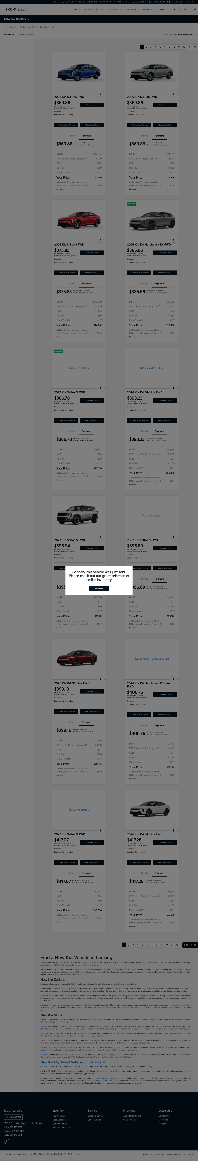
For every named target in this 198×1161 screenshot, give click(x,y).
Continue (99, 588)
